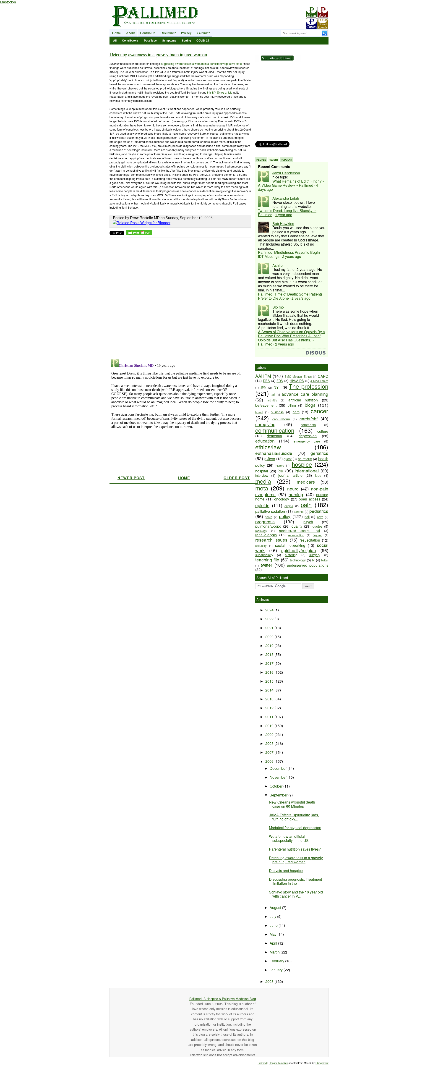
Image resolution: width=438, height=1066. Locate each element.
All (115, 40)
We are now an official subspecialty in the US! (289, 838)
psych (308, 521)
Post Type (150, 40)
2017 (269, 663)
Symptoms (169, 40)
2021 (269, 627)
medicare (306, 482)
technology (298, 560)
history (280, 465)
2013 (269, 699)
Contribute (147, 32)
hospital (261, 471)
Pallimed (262, 1063)
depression (308, 435)
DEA (266, 380)
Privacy (186, 32)
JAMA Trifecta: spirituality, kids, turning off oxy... (294, 817)
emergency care (307, 441)
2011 (269, 716)
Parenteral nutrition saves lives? (295, 849)
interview (261, 475)
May (273, 934)
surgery (314, 554)
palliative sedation (270, 511)
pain (306, 504)
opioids (262, 505)
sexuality (260, 545)
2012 (269, 707)
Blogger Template (278, 1063)
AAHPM (263, 376)
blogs (310, 405)
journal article (290, 475)
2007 (269, 752)
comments (308, 424)
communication (274, 430)
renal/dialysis (266, 534)
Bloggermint (321, 1063)
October (276, 786)
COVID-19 (202, 40)
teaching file (267, 559)
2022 (269, 618)
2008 (269, 743)
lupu (318, 475)
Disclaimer (168, 32)
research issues (271, 540)
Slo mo (278, 307)
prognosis (265, 521)
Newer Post (131, 477)
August (276, 907)
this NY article (219, 92)
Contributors (130, 40)
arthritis (272, 400)
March (275, 952)
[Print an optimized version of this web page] (139, 233)
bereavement (265, 405)
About (130, 32)
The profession (308, 386)
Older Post (237, 477)
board (259, 412)
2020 (269, 636)
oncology (281, 499)
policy (284, 516)
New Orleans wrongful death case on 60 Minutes (292, 804)
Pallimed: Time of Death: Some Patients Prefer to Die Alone (290, 296)
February (277, 961)
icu (280, 470)
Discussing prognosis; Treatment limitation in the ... (295, 881)
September (279, 795)
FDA (279, 380)
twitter (266, 565)
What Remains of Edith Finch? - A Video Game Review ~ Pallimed (291, 183)
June (274, 925)
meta (261, 488)
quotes (317, 526)
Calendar (203, 32)
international (307, 470)
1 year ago (283, 214)
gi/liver (269, 458)
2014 (269, 690)
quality (297, 526)
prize (320, 517)
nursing (296, 494)
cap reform (281, 418)
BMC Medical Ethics (298, 376)
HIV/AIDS (297, 380)
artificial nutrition (303, 400)
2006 (269, 761)
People (261, 159)
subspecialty (264, 554)
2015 (269, 681)
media (263, 481)
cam (296, 411)
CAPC (323, 376)
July (273, 916)
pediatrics (318, 511)
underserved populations (307, 565)
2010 (269, 725)
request (317, 535)
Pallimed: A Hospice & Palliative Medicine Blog (222, 998)
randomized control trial (299, 530)
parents (298, 511)
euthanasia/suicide (273, 453)
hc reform (305, 458)
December (278, 768)
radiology (261, 531)
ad (273, 394)
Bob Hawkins (283, 223)
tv (313, 560)
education (265, 440)
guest (288, 458)
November (278, 777)
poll (307, 516)
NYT (277, 387)
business (277, 411)
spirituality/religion (298, 550)
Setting (186, 40)
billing (292, 405)
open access (309, 499)
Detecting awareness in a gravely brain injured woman (158, 54)
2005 (269, 981)
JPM (263, 387)
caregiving (265, 424)
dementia (274, 435)
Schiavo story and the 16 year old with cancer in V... (296, 894)
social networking (290, 545)
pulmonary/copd (268, 526)
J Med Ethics (319, 381)
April (274, 943)
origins (288, 506)
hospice (302, 464)
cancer (319, 411)
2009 (269, 734)
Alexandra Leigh (285, 198)
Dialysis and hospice (286, 870)
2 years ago (291, 256)
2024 (269, 610)
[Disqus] (177, 297)
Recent (273, 159)
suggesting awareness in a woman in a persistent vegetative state (201, 63)
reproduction (296, 535)
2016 (269, 672)
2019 (269, 645)
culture (322, 431)
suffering (291, 554)
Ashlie (277, 265)
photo (268, 517)
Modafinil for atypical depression (295, 827)
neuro (293, 488)
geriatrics (319, 453)
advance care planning (305, 394)
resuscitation (310, 540)
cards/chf (309, 418)
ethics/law (268, 447)
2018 (269, 654)
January (277, 969)
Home (116, 32)
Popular (286, 159)
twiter (324, 560)
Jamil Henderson (286, 172)
